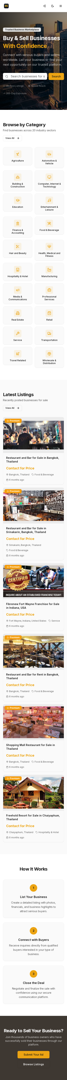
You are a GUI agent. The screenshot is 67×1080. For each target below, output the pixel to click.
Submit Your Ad (33, 1054)
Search (56, 76)
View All (9, 138)
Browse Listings (33, 1064)
